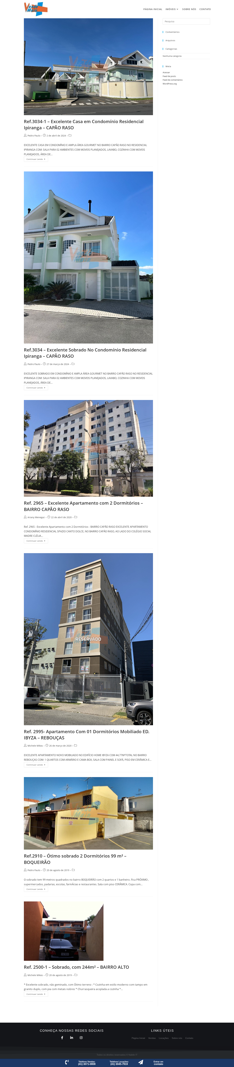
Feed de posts (169, 76)
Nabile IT (133, 1054)
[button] (87, 1063)
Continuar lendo (37, 158)
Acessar (166, 72)
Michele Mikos (35, 745)
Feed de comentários (173, 79)
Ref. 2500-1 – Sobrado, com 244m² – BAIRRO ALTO (76, 967)
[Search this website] (186, 21)
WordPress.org (170, 83)
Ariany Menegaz (36, 517)
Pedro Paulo (34, 135)
